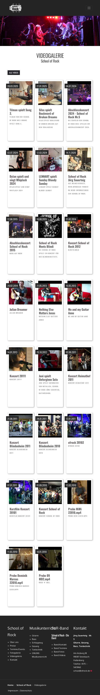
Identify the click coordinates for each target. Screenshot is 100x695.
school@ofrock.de (81, 671)
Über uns (14, 642)
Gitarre (35, 635)
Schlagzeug (37, 642)
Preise (13, 646)
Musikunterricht (39, 657)
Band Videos (59, 655)
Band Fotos (59, 651)
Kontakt (13, 660)
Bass (34, 639)
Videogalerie (16, 656)
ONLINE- (36, 653)
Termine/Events (17, 649)
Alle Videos (13, 72)
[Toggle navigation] (89, 8)
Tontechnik (37, 649)
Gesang (35, 646)
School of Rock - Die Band (60, 636)
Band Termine (60, 648)
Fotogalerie (15, 653)
